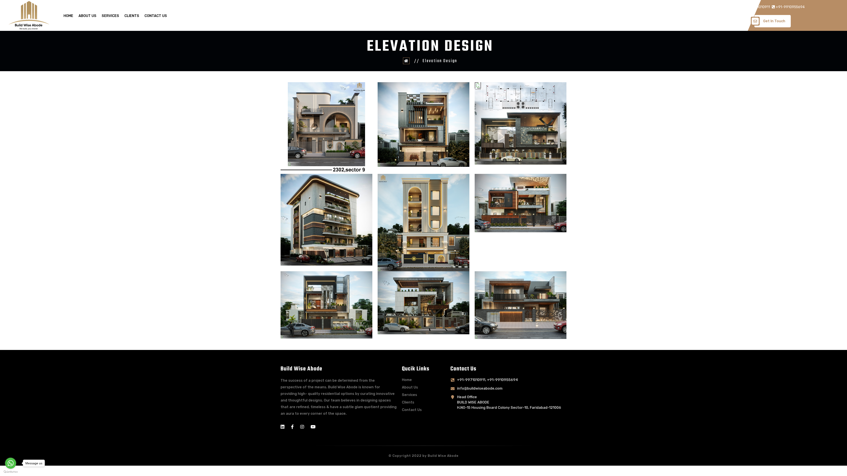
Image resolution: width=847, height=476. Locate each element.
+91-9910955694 (790, 7)
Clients (131, 16)
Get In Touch (774, 21)
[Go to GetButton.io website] (11, 471)
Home (68, 16)
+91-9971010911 (756, 7)
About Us (87, 16)
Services (110, 16)
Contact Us (155, 16)
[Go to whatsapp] (10, 463)
